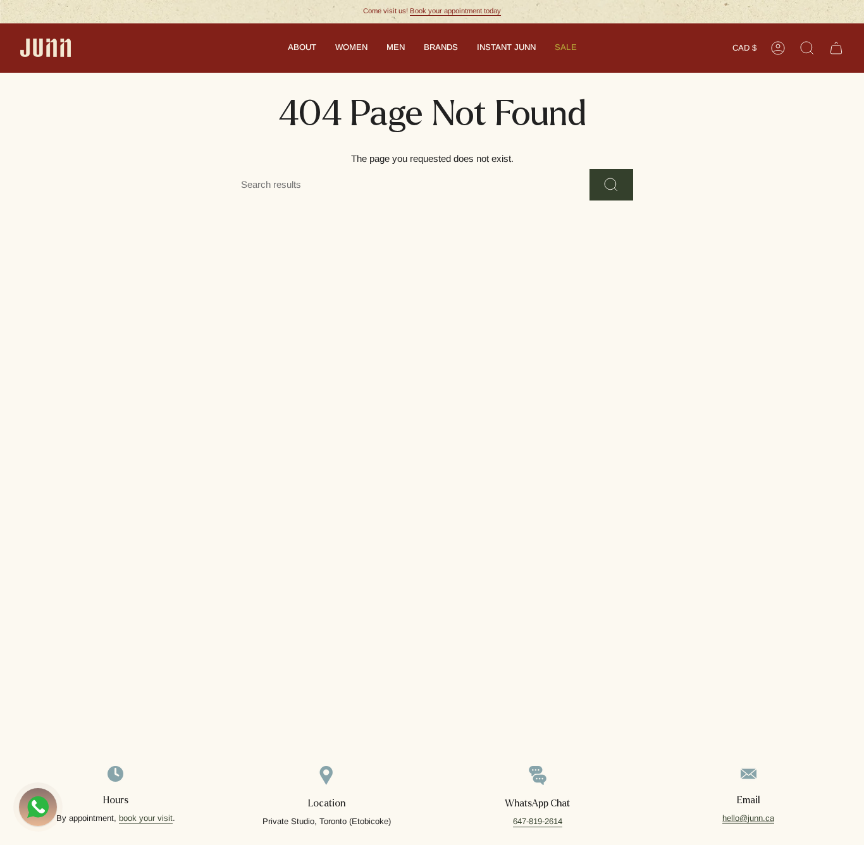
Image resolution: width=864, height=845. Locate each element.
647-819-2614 (537, 821)
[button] (302, 48)
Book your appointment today (455, 11)
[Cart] (836, 48)
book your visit (146, 818)
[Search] (611, 184)
